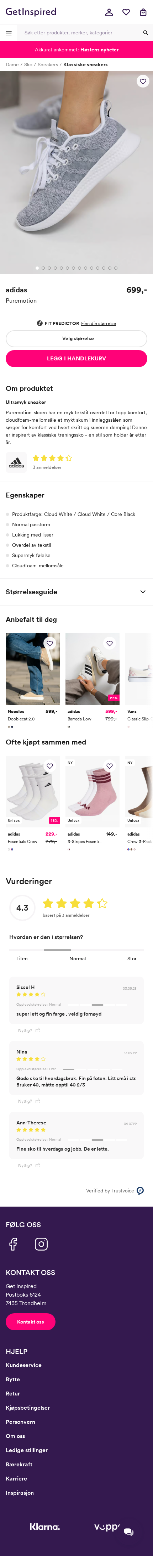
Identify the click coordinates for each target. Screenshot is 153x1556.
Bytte (13, 1379)
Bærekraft (19, 1464)
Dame (12, 64)
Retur (13, 1393)
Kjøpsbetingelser (28, 1407)
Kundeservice (24, 1365)
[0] (125, 12)
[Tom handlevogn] (143, 12)
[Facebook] (13, 1244)
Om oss (15, 1436)
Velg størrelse (78, 338)
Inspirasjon (20, 1492)
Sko (28, 64)
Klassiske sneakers (85, 64)
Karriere (16, 1478)
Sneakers (48, 64)
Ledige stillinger (27, 1450)
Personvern (20, 1422)
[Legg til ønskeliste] (143, 81)
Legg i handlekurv (76, 358)
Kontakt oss (30, 1322)
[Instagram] (41, 1244)
